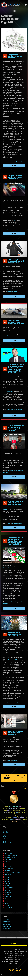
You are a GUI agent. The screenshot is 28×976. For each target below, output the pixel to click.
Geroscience (6, 919)
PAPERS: (16, 961)
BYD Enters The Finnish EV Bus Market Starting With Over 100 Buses (15, 503)
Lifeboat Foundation (11, 968)
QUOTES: (16, 964)
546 (17, 778)
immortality (17, 814)
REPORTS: (16, 957)
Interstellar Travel (24, 814)
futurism (17, 812)
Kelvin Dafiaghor (9, 868)
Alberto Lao (8, 885)
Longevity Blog (6, 921)
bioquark (11, 809)
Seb (6, 898)
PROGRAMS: (17, 959)
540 (18, 775)
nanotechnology (15, 702)
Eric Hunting (9, 161)
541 (21, 775)
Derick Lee (7, 883)
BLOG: (16, 953)
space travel (20, 409)
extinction (10, 812)
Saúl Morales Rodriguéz (11, 855)
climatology (15, 161)
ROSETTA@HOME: (5, 961)
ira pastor (4, 816)
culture (22, 810)
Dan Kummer (8, 874)
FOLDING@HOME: (6, 959)
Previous (8, 775)
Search (25, 788)
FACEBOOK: (5, 948)
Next (13, 780)
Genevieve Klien (10, 334)
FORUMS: (10, 964)
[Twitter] (11, 970)
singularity (5, 819)
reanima (9, 817)
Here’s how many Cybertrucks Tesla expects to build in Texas (16, 322)
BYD (4, 508)
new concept (6, 224)
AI (7, 807)
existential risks (6, 812)
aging (5, 807)
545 (14, 778)
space (8, 819)
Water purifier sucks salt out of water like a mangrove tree (16, 733)
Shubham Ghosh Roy (10, 857)
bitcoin (5, 810)
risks (2, 819)
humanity (10, 814)
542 (25, 775)
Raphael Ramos (9, 889)
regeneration (21, 818)
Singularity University (8, 839)
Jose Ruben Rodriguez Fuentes (12, 872)
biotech (16, 809)
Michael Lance (8, 900)
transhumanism (23, 819)
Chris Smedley (8, 907)
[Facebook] (9, 970)
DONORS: (9, 955)
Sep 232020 (5, 56)
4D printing (5, 832)
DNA (4, 835)
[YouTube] (17, 970)
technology (17, 819)
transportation (19, 229)
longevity (22, 816)
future (14, 812)
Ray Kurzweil (6, 837)
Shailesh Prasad (9, 863)
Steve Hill (7, 894)
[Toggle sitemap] (23, 5)
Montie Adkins (8, 903)
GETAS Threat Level (14, 943)
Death (24, 810)
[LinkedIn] (14, 970)
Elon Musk (15, 334)
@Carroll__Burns (7, 567)
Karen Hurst (8, 870)
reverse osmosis (16, 679)
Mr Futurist (5, 923)
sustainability (19, 161)
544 (10, 778)
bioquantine (5, 808)
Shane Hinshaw (9, 887)
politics (6, 817)
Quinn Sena (9, 229)
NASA (26, 816)
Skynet (4, 841)
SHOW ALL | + (5, 909)
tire (15, 220)
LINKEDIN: (5, 951)
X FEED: (6, 953)
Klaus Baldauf (8, 878)
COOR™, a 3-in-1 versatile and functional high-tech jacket (16, 261)
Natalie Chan (8, 890)
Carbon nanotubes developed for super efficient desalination (15, 634)
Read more (14, 165)
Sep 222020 (5, 503)
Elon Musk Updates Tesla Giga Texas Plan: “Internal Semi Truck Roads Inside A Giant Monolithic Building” (16, 541)
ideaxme (12, 814)
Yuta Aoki (7, 881)
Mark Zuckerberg (7, 842)
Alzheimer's (10, 807)
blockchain (9, 810)
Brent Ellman (8, 896)
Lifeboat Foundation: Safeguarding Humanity (10, 5)
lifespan (17, 816)
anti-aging (15, 807)
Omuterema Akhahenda (11, 876)
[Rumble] (20, 970)
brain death (12, 810)
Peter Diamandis (7, 834)
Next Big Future (7, 924)
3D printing (5, 831)
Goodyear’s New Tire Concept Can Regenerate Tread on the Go (16, 177)
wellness (14, 821)
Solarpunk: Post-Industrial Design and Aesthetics (15, 56)
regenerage (14, 818)
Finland (5, 509)
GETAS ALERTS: (17, 951)
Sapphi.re (23, 968)
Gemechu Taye (8, 866)
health (23, 812)
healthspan (5, 814)
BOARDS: (16, 955)
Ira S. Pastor (8, 905)
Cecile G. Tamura (9, 879)
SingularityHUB (6, 928)
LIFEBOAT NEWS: (18, 948)
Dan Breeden (8, 861)
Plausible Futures (7, 926)
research (25, 817)
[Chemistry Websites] (14, 797)
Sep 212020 (5, 634)
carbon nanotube (12, 659)
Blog (14, 11)
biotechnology (22, 809)
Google (19, 812)
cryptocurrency (19, 810)
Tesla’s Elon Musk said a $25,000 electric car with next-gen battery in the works (16, 428)
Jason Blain (8, 902)
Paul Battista (8, 865)
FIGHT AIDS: (7, 957)
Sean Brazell (8, 892)
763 (22, 778)
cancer (15, 810)
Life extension (11, 816)
